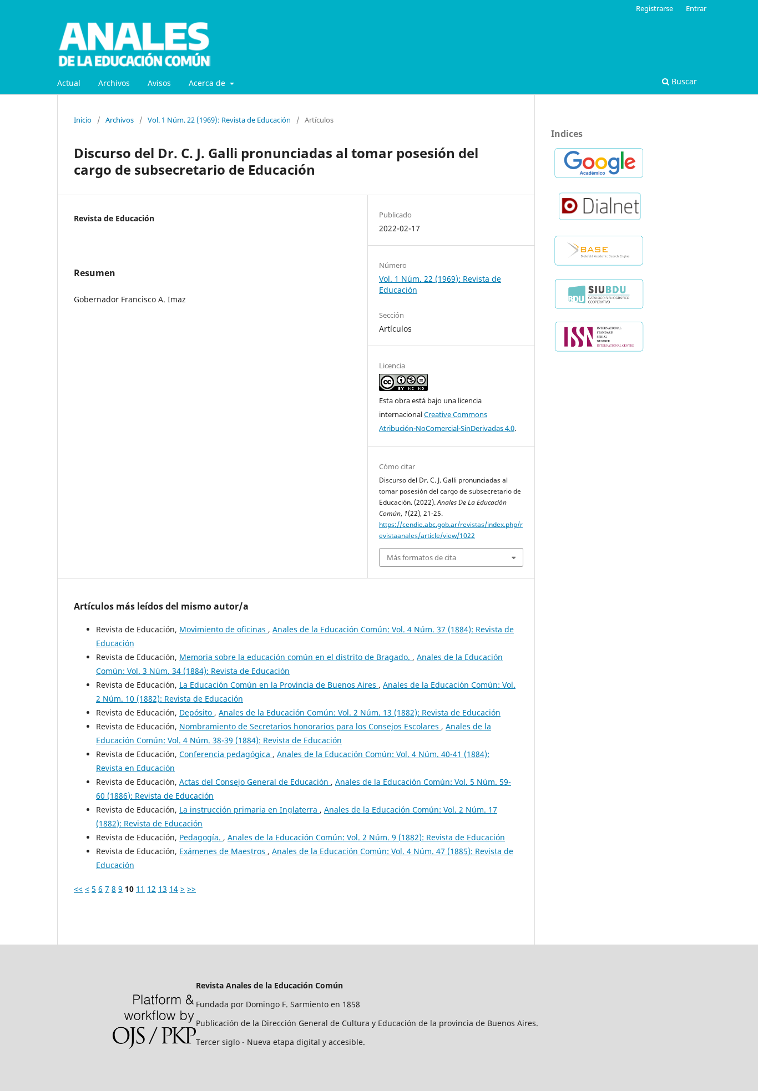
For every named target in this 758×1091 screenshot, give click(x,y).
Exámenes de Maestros (223, 851)
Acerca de (208, 83)
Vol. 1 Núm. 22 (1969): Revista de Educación (219, 120)
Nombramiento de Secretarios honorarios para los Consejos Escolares (310, 726)
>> (191, 889)
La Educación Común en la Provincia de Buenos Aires (278, 684)
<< (78, 889)
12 (151, 889)
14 (173, 889)
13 (162, 889)
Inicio (83, 120)
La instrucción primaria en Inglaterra (249, 809)
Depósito (196, 712)
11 (140, 889)
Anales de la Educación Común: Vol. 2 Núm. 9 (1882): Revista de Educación (366, 837)
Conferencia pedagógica (225, 754)
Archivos (114, 83)
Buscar (683, 81)
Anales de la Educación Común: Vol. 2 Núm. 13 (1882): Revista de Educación (360, 712)
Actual (68, 83)
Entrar (696, 8)
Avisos (159, 83)
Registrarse (654, 8)
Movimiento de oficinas (223, 629)
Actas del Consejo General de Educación (255, 782)
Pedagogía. (201, 837)
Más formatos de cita (421, 557)
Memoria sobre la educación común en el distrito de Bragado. (295, 657)
